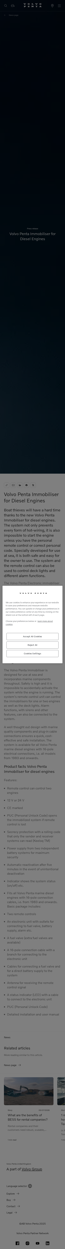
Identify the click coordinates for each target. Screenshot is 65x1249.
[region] (32, 624)
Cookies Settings (32, 653)
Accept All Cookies (32, 636)
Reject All (32, 645)
